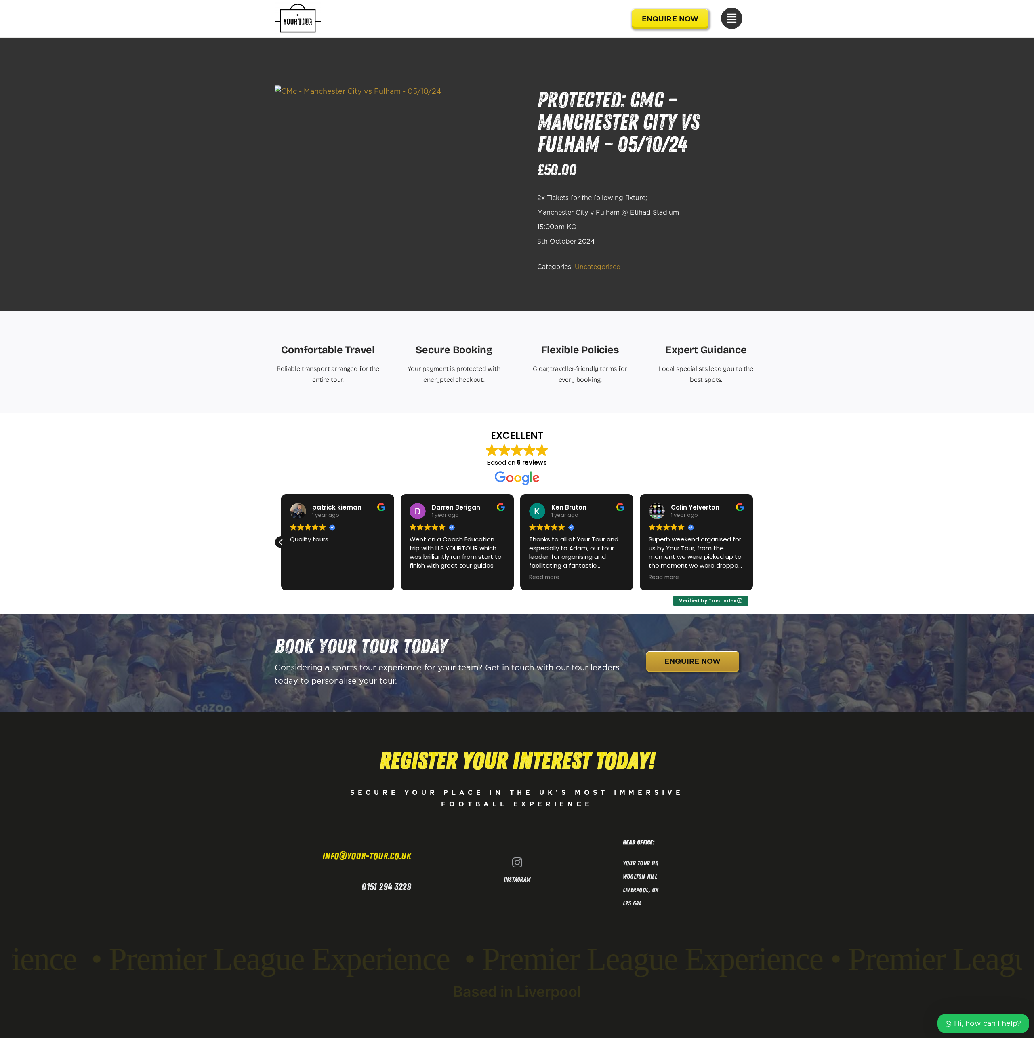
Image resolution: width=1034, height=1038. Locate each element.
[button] (281, 542)
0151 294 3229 (386, 887)
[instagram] (517, 862)
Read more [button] (544, 577)
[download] (358, 91)
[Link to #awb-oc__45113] (731, 18)
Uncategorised (598, 266)
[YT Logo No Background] (298, 6)
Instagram (517, 880)
